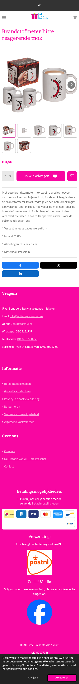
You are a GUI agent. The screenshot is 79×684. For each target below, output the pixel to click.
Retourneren (12, 406)
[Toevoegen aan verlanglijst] (72, 176)
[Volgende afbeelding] (71, 85)
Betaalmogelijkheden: (45, 503)
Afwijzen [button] (33, 677)
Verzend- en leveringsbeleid (21, 414)
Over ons (9, 451)
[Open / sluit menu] (4, 17)
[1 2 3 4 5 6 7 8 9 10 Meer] (8, 176)
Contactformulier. (22, 324)
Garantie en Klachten (17, 391)
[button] (9, 131)
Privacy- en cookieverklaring (22, 399)
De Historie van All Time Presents (25, 459)
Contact (9, 466)
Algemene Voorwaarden (19, 422)
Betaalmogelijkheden (17, 383)
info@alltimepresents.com (26, 316)
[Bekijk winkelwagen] (75, 17)
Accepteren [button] (61, 677)
